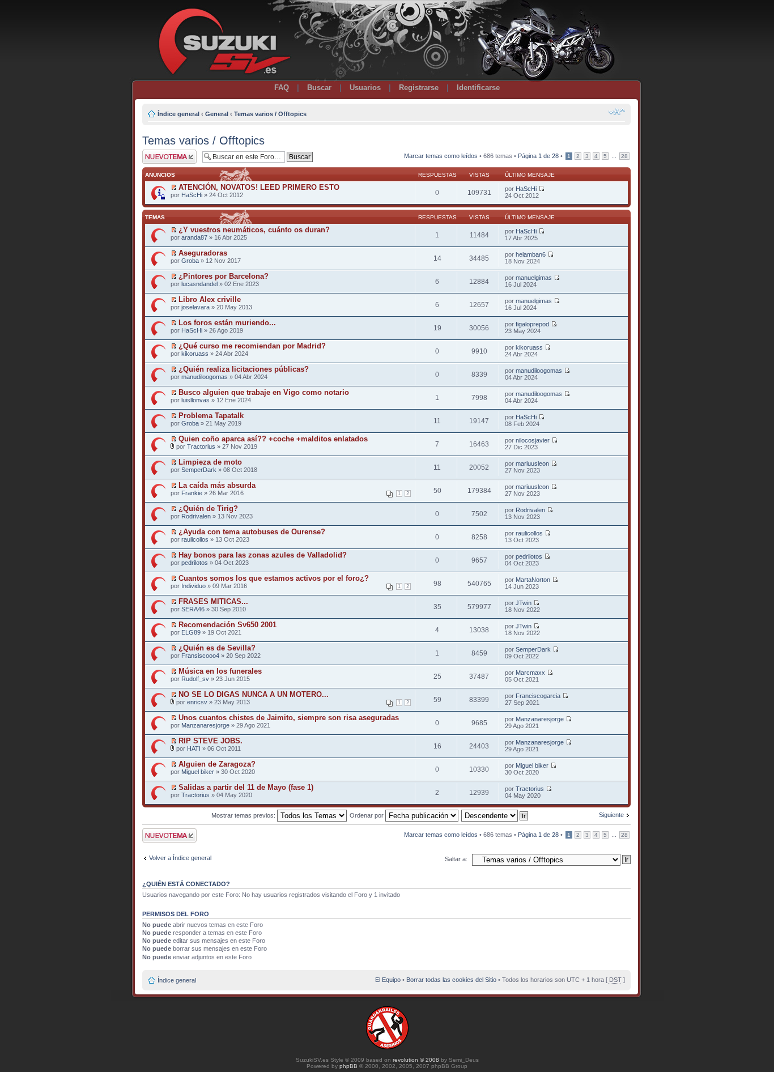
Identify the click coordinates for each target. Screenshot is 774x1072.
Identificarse (478, 87)
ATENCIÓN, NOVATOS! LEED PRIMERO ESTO (258, 187)
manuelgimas (534, 277)
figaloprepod (532, 324)
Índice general (178, 113)
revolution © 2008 (416, 1060)
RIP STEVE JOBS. (210, 741)
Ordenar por (367, 815)
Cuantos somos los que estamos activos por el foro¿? (273, 578)
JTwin (523, 602)
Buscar (319, 87)
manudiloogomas (204, 376)
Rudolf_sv (195, 678)
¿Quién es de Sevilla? (217, 648)
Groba (190, 260)
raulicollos (195, 539)
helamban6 (531, 254)
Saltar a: (456, 859)
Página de (538, 155)
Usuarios (365, 87)
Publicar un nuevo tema (167, 156)
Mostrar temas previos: (244, 815)
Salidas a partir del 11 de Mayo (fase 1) (245, 787)
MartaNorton (533, 579)
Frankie (191, 493)
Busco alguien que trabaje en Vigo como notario (263, 392)
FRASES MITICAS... (213, 601)
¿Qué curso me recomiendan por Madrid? (252, 346)
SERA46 (193, 609)
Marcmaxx (530, 672)
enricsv (197, 702)
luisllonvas (195, 400)
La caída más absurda (217, 485)
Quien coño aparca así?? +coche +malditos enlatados (273, 439)
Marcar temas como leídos (441, 155)
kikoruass (195, 353)
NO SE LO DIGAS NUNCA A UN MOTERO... (253, 694)
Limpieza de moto (210, 462)
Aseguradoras (202, 253)
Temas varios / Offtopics (270, 113)
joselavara (195, 307)
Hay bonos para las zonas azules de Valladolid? (262, 555)
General (216, 113)
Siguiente (611, 814)
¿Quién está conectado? (186, 883)
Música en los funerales (220, 671)
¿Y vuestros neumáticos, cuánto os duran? (254, 230)
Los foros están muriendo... (227, 322)
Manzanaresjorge (205, 725)
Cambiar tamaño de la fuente (617, 112)
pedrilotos (194, 562)
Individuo (193, 585)
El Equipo (388, 979)
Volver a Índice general (180, 857)
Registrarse (419, 87)
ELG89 (191, 632)
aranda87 (194, 237)
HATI (194, 748)
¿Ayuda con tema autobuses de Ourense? (251, 532)
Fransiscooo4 (200, 655)
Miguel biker (197, 771)
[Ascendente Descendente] (495, 815)
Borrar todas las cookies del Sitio (451, 979)
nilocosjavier (533, 440)
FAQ (281, 87)
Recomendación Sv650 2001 (227, 624)
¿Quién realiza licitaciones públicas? (243, 369)
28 (624, 156)
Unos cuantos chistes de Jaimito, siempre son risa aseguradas (288, 717)
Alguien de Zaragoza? (217, 764)
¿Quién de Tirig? (208, 508)
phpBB (348, 1066)
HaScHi (191, 195)
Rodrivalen (196, 516)
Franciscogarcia (538, 695)
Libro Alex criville (209, 299)
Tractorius (201, 446)
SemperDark (198, 469)
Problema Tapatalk (211, 415)
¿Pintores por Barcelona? (223, 276)
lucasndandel (199, 283)
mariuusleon (532, 463)
